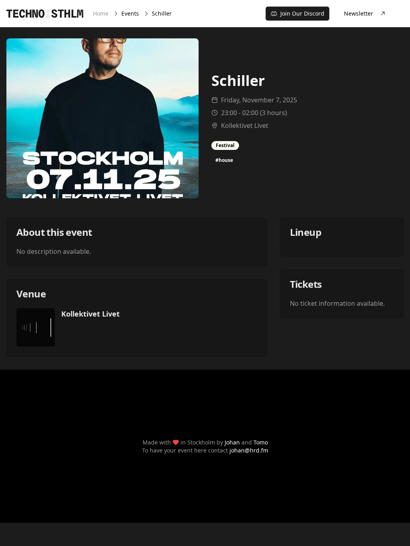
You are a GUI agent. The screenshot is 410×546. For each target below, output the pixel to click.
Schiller (162, 13)
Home (101, 13)
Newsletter (358, 13)
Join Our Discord (302, 13)
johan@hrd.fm (248, 450)
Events (130, 13)
